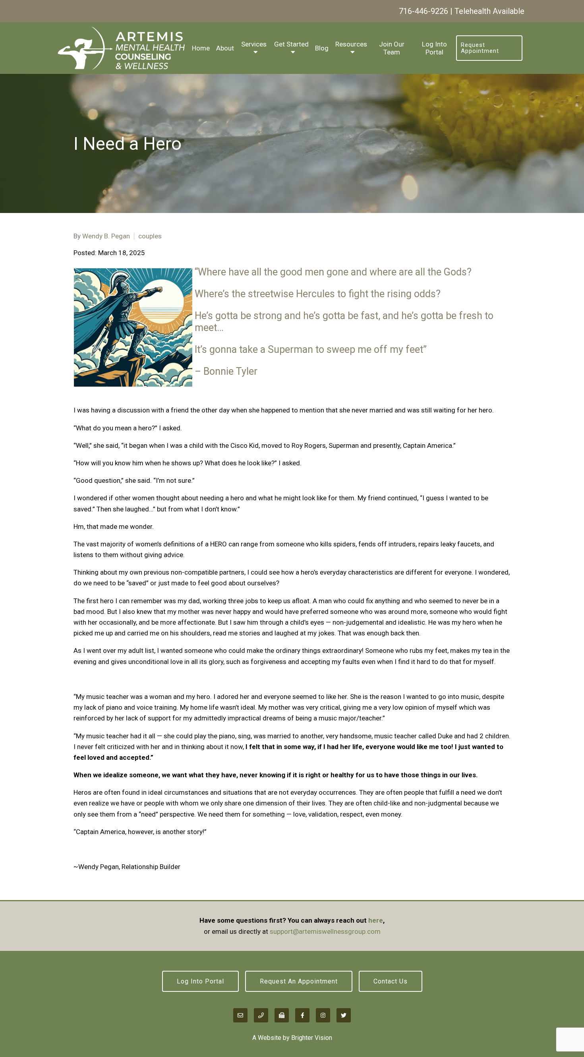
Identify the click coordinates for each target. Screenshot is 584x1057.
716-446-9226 (423, 11)
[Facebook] (302, 1015)
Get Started (291, 44)
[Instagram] (323, 1015)
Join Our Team (391, 48)
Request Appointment (480, 47)
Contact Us (390, 981)
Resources (351, 44)
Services (254, 44)
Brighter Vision (311, 1038)
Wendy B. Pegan (106, 236)
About (225, 48)
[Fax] (282, 1015)
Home (201, 48)
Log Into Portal (434, 48)
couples (150, 236)
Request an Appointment (299, 981)
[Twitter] (343, 1015)
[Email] (240, 1015)
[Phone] (261, 1015)
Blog (322, 48)
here (375, 920)
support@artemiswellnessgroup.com (325, 931)
